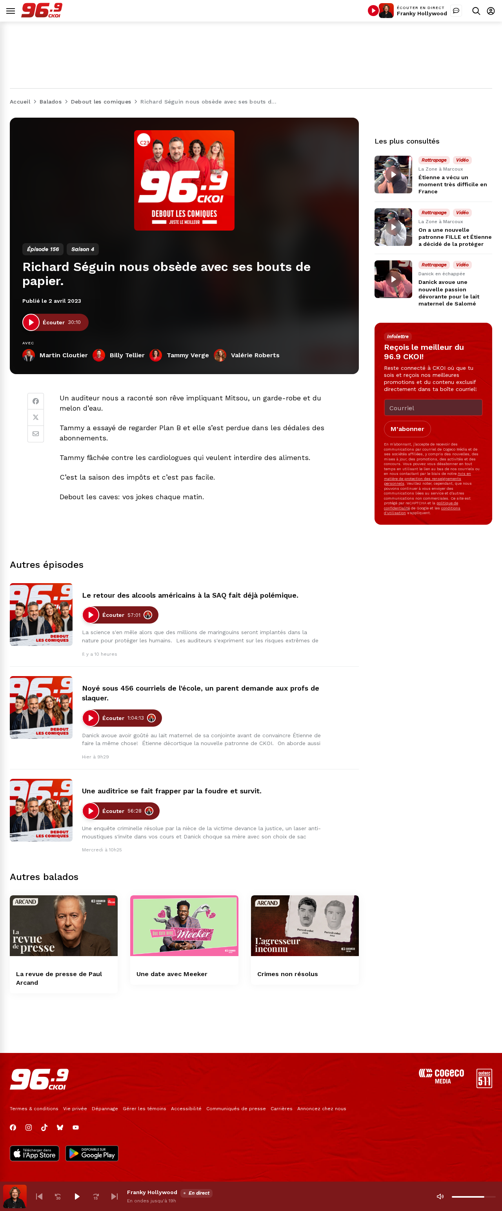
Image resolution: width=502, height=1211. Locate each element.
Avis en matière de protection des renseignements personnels (427, 478)
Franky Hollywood (422, 13)
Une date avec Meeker (171, 974)
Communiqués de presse (236, 1108)
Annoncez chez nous (321, 1108)
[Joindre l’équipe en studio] (456, 10)
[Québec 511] (484, 1086)
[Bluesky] (60, 1127)
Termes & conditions (34, 1108)
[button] (39, 1196)
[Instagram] (28, 1127)
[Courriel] (35, 434)
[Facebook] (35, 401)
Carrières (282, 1108)
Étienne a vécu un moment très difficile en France (452, 184)
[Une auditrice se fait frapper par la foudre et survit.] (41, 810)
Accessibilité (186, 1108)
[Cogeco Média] (441, 1081)
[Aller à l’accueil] (41, 15)
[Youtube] (76, 1127)
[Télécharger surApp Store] (34, 1154)
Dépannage (105, 1108)
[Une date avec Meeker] (184, 925)
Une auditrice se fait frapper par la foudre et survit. (172, 791)
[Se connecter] (491, 11)
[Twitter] (35, 417)
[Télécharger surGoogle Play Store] (91, 1154)
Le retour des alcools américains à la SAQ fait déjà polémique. (190, 595)
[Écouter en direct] (373, 10)
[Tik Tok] (44, 1127)
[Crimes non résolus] (305, 925)
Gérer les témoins (144, 1108)
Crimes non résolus (287, 974)
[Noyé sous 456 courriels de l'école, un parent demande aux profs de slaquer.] (41, 707)
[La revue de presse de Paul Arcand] (64, 925)
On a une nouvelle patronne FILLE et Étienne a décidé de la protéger (455, 237)
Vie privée (75, 1108)
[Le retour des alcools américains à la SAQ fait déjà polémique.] (41, 614)
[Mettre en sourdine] (440, 1196)
